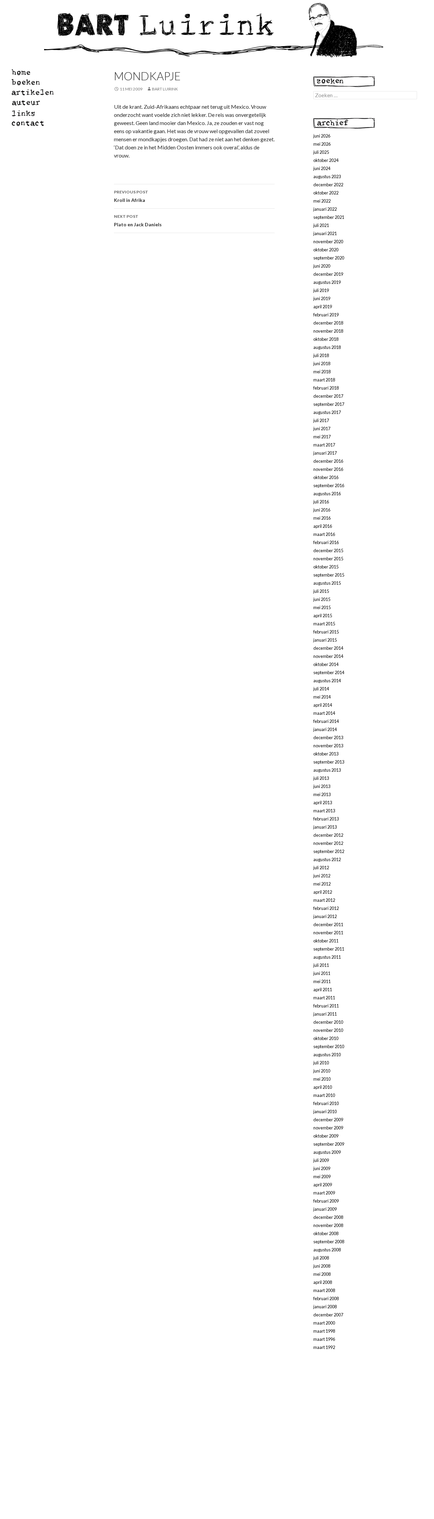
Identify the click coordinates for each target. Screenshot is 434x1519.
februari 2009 (326, 1201)
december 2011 (328, 924)
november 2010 (328, 1030)
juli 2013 (321, 778)
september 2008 (328, 1241)
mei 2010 (322, 1079)
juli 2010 (321, 1062)
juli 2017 (321, 420)
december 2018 (328, 323)
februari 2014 (326, 721)
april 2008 (322, 1282)
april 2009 (322, 1184)
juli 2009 (321, 1160)
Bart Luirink (165, 88)
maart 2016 (324, 534)
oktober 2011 (325, 940)
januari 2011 (325, 1014)
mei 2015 (322, 607)
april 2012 (322, 892)
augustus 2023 (327, 176)
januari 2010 (325, 1111)
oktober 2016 (325, 477)
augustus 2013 (327, 770)
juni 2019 (321, 298)
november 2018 (328, 331)
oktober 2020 (325, 249)
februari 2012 (326, 908)
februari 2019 (326, 314)
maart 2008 (324, 1290)
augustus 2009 (327, 1152)
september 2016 (328, 485)
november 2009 (328, 1127)
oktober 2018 (325, 339)
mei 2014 (322, 697)
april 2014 (322, 705)
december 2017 (328, 396)
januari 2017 (325, 453)
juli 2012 (321, 867)
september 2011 (328, 949)
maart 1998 (324, 1331)
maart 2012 (324, 900)
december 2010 (328, 1022)
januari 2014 (325, 729)
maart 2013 (324, 810)
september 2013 (328, 762)
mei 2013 (322, 794)
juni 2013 (321, 786)
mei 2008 (322, 1274)
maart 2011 (324, 997)
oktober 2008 (325, 1233)
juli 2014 (321, 688)
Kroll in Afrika (131, 196)
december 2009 (328, 1119)
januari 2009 (325, 1209)
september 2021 (328, 217)
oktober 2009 (325, 1136)
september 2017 (328, 404)
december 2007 (328, 1314)
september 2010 (328, 1046)
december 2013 (328, 737)
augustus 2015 (327, 583)
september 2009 (328, 1144)
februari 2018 (326, 388)
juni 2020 (321, 266)
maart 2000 (324, 1323)
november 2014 (328, 656)
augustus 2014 (327, 680)
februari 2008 (326, 1298)
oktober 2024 (325, 160)
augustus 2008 (327, 1249)
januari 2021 (325, 233)
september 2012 (328, 851)
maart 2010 (324, 1095)
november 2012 (328, 843)
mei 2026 (322, 144)
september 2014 (328, 672)
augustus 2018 (327, 347)
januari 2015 (325, 640)
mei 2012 (322, 884)
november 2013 (328, 745)
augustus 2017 (327, 412)
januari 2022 (325, 209)
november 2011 (328, 932)
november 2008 (328, 1225)
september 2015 (328, 575)
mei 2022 (322, 201)
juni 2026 (321, 136)
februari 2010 (326, 1103)
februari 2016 (326, 542)
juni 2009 (321, 1168)
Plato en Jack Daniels (138, 220)
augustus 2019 (327, 282)
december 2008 (328, 1217)
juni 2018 (321, 363)
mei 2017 (322, 436)
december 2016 (328, 461)
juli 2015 (321, 591)
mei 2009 (322, 1176)
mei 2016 (322, 518)
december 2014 (328, 648)
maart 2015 (324, 623)
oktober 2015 (325, 566)
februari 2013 (326, 818)
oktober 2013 (325, 753)
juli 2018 (321, 355)
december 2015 (328, 550)
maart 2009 (324, 1192)
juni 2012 (321, 875)
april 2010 (322, 1087)
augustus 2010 (327, 1054)
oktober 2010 (325, 1038)
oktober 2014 (325, 664)
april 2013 (322, 802)
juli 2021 (321, 225)
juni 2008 (321, 1266)
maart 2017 (324, 445)
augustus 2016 (327, 493)
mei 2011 (322, 981)
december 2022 (328, 184)
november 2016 (328, 469)
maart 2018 (324, 379)
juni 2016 (321, 510)
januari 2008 (325, 1306)
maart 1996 (324, 1339)
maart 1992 (324, 1347)
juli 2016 (321, 501)
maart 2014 (324, 713)
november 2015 (328, 558)
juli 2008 (321, 1258)
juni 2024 (321, 168)
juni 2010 (321, 1071)
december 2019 (328, 274)
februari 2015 (326, 631)
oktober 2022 (325, 192)
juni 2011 (321, 973)
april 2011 (322, 989)
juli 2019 (321, 290)
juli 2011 (321, 965)
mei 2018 (322, 371)
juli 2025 (321, 152)
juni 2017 (321, 428)
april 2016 (322, 526)
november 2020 (328, 241)
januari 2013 (325, 827)
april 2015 (322, 615)
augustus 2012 (327, 859)
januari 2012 (325, 916)
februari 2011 (326, 1005)
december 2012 (328, 835)
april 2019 (322, 306)
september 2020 (328, 258)
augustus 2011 (327, 957)
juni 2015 (321, 599)
